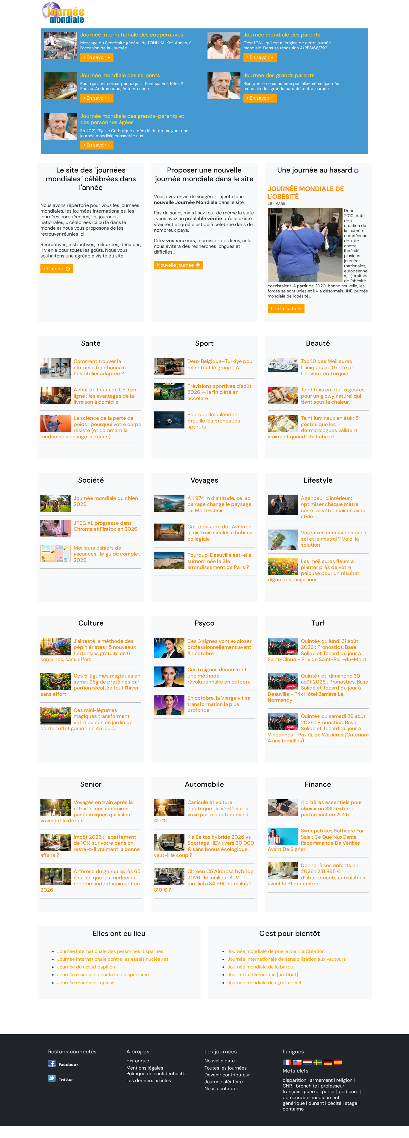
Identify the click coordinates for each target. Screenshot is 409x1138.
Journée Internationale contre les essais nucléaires (113, 959)
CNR (287, 1086)
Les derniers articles (148, 1080)
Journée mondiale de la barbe (260, 967)
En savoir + (97, 57)
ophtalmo (293, 1109)
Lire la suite (285, 308)
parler (328, 1091)
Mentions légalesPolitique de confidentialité (155, 1071)
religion (344, 1080)
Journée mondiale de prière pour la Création (276, 951)
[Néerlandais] (307, 1065)
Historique (137, 1061)
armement (321, 1080)
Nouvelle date (220, 1061)
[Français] (287, 1065)
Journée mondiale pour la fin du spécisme (103, 974)
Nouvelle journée (176, 265)
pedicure (348, 1091)
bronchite (306, 1086)
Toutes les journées (226, 1068)
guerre (311, 1091)
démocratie (295, 1097)
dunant (316, 1103)
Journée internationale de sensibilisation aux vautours (287, 959)
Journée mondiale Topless (85, 983)
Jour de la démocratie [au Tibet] (263, 974)
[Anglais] (297, 1065)
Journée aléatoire (224, 1081)
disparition (294, 1080)
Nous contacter (221, 1088)
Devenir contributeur (227, 1075)
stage (351, 1103)
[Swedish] (317, 1065)
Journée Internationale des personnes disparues (110, 951)
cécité (334, 1103)
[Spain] (338, 1065)
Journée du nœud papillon (86, 967)
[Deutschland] (327, 1065)
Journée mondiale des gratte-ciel (264, 983)
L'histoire (55, 269)
